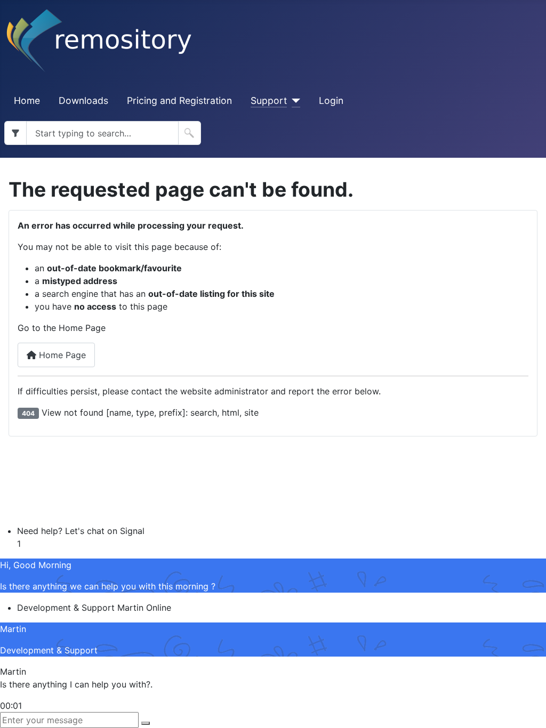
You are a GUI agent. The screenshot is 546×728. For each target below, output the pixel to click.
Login (331, 100)
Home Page (61, 355)
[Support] (293, 101)
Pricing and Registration (179, 100)
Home (27, 100)
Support (269, 100)
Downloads (83, 100)
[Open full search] (190, 133)
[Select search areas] (15, 133)
